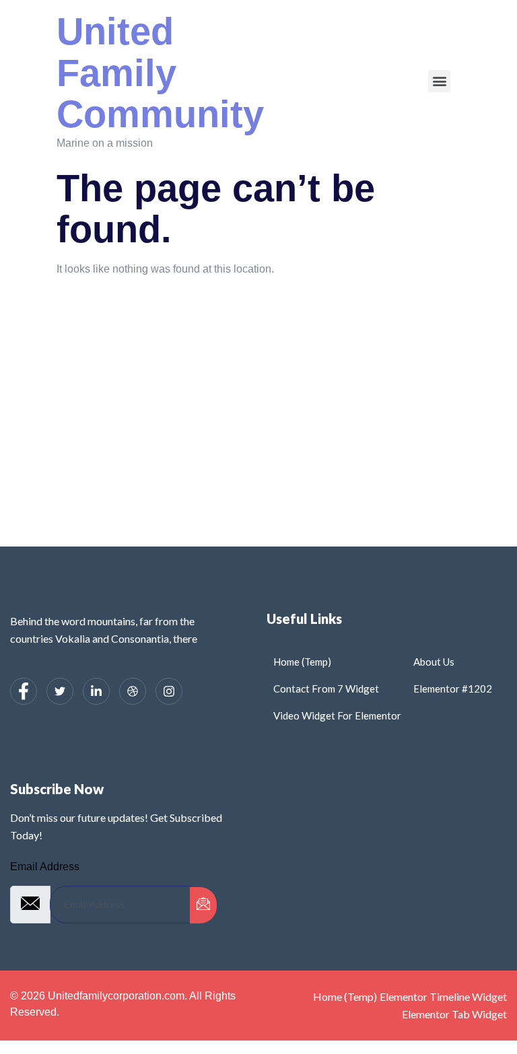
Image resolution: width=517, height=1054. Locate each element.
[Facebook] (23, 691)
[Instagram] (169, 691)
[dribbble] (132, 691)
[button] (439, 81)
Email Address (44, 866)
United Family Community (160, 72)
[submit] (203, 905)
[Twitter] (59, 691)
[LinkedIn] (96, 691)
